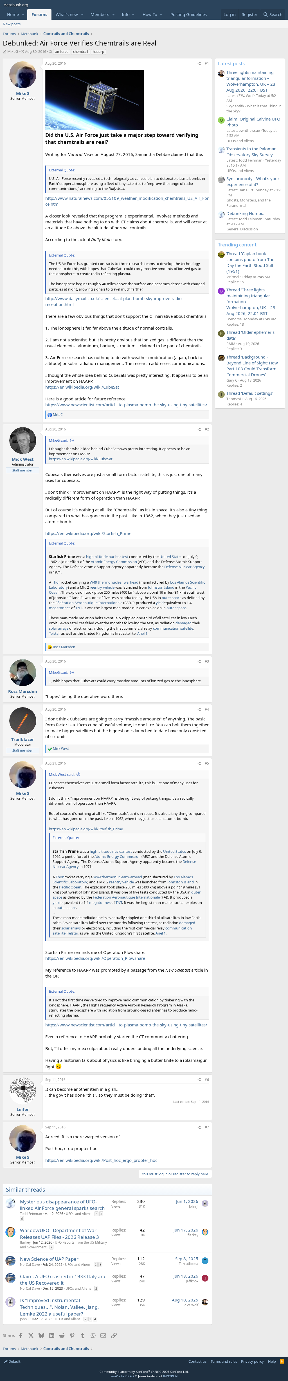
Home (13, 14)
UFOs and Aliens (78, 1213)
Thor (56, 582)
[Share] (199, 63)
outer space (171, 597)
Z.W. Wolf (191, 1305)
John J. (193, 1206)
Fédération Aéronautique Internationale (88, 602)
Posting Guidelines (188, 14)
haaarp (98, 51)
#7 (207, 1127)
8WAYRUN (170, 1376)
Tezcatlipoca (188, 1263)
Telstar (54, 633)
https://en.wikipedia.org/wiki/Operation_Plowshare (95, 958)
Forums (39, 14)
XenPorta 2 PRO (122, 1376)
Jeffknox (192, 1281)
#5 (207, 763)
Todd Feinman (31, 1213)
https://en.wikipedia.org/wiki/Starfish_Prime (88, 533)
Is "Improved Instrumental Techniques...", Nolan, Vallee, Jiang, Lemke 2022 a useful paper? (59, 1307)
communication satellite (173, 628)
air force (61, 51)
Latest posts (231, 63)
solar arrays (58, 628)
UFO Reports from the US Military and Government (63, 1245)
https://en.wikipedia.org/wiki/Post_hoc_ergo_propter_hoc (101, 1160)
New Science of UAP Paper (49, 1259)
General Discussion (242, 229)
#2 (207, 429)
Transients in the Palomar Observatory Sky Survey (251, 151)
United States (170, 556)
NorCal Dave (30, 1264)
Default (14, 1361)
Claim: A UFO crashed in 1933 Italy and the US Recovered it (63, 1279)
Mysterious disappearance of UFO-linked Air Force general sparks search (62, 1205)
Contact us (197, 1361)
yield (160, 602)
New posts (12, 23)
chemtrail (80, 51)
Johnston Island (161, 587)
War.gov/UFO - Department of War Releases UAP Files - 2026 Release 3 (59, 1233)
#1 (207, 63)
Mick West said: (62, 774)
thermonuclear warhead (118, 582)
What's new (67, 14)
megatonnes (59, 607)
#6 (207, 1079)
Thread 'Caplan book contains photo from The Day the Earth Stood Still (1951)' (250, 262)
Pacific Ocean (70, 887)
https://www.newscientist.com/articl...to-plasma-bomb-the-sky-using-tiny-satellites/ (126, 404)
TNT (78, 607)
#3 (207, 661)
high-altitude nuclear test (107, 556)
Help (272, 1361)
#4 (207, 709)
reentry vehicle (102, 587)
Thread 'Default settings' (249, 393)
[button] (23, 14)
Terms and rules (224, 1361)
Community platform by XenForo (144, 1371)
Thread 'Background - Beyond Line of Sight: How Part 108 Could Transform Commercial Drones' (252, 365)
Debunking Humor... (246, 213)
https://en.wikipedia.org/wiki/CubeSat (82, 387)
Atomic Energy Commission (114, 561)
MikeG (12, 51)
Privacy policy (252, 1361)
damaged (184, 622)
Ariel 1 (142, 633)
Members (100, 14)
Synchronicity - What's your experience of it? (252, 181)
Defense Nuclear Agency (184, 566)
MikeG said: (58, 440)
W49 (93, 582)
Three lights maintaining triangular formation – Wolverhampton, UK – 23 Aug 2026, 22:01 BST (250, 81)
